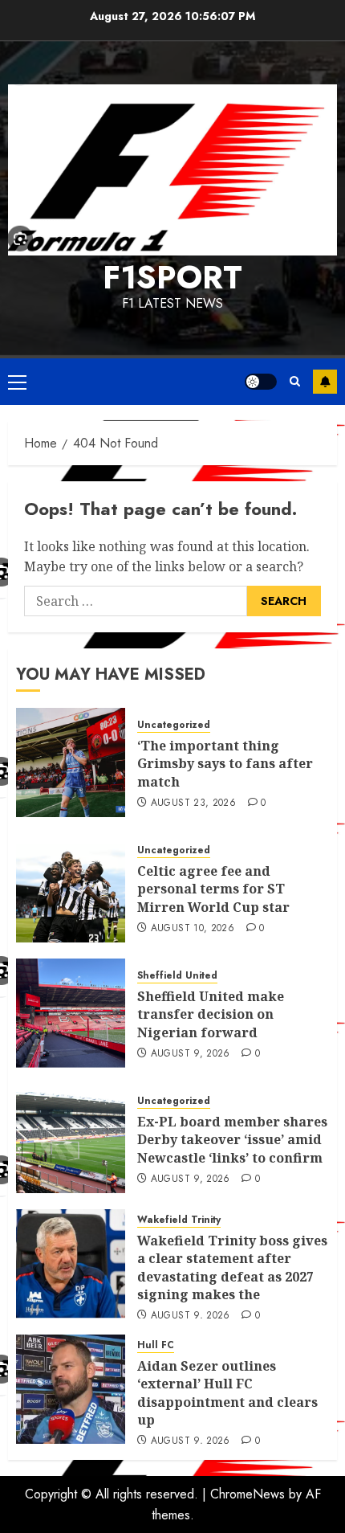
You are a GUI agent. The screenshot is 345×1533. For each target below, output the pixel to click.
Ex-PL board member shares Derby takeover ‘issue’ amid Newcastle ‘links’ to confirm (232, 1140)
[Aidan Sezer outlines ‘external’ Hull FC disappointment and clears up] (70, 1389)
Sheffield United (177, 976)
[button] (17, 381)
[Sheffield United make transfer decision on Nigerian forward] (70, 1013)
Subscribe (325, 382)
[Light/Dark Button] (261, 382)
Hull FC (155, 1345)
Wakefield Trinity (179, 1220)
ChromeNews (247, 1494)
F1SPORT (172, 277)
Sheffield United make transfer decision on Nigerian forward (210, 1014)
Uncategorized (173, 725)
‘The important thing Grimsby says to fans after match (225, 764)
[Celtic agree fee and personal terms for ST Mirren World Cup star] (70, 887)
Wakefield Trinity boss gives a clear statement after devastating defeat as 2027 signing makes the (232, 1267)
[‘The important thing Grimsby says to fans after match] (70, 762)
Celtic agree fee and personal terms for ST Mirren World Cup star (213, 889)
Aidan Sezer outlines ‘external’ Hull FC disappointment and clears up (227, 1393)
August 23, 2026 (193, 803)
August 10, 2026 (192, 928)
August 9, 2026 (190, 1054)
